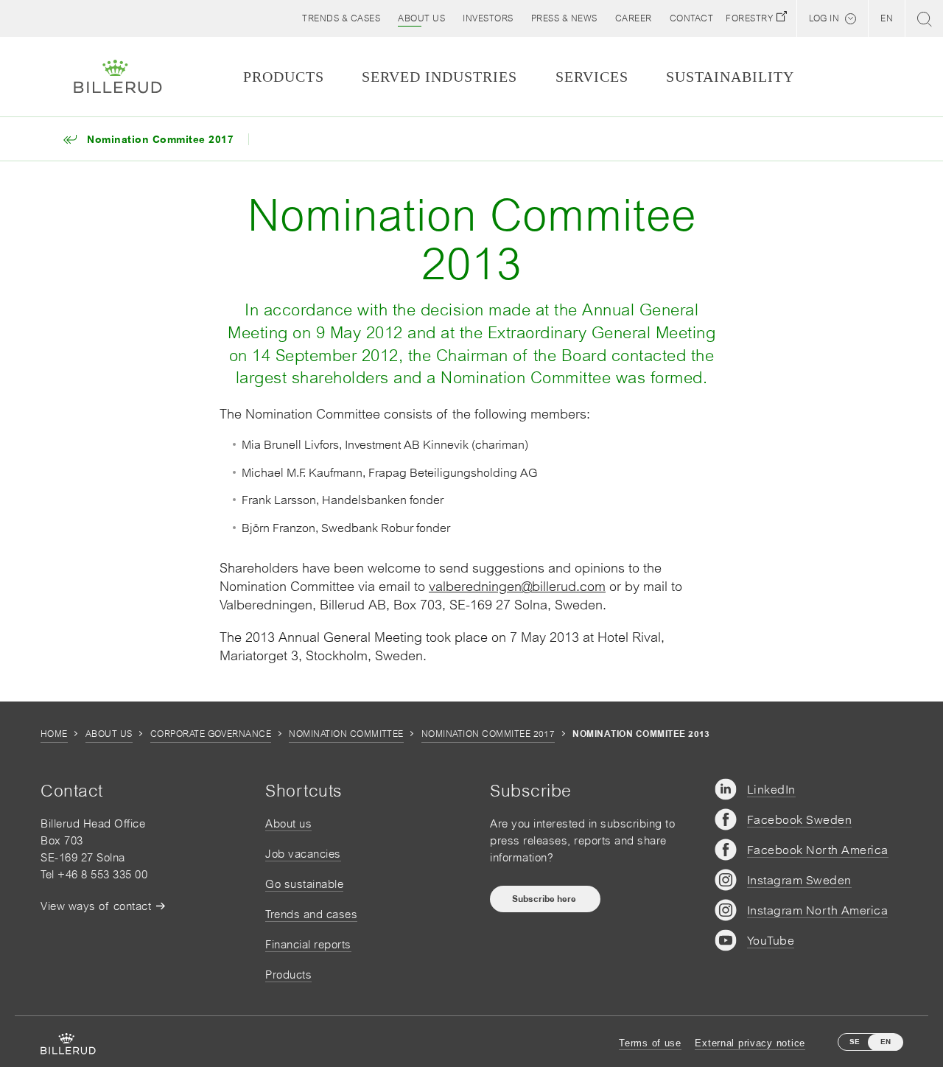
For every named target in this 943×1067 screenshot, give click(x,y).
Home (54, 734)
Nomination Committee (346, 734)
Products (288, 974)
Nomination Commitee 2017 (488, 734)
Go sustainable (304, 884)
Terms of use (650, 1043)
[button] (421, 18)
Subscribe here (545, 899)
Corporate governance (211, 734)
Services (591, 77)
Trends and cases (311, 914)
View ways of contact (96, 906)
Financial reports (308, 944)
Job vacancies (303, 853)
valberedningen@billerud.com (517, 586)
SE (854, 1042)
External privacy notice (750, 1043)
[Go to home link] (118, 77)
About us (109, 734)
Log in (824, 18)
